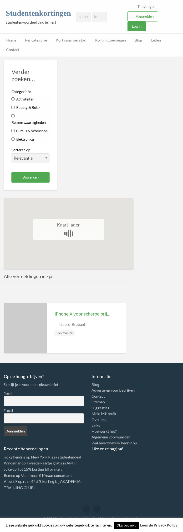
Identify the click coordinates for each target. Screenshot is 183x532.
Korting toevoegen (110, 40)
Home (11, 40)
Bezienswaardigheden (28, 122)
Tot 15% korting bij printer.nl (40, 469)
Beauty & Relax (27, 107)
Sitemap (98, 402)
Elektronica (24, 139)
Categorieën (21, 92)
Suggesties (100, 408)
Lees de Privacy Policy (158, 525)
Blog (138, 40)
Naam (8, 393)
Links (96, 425)
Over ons (99, 419)
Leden (156, 40)
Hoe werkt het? (104, 431)
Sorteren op (20, 150)
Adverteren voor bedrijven (113, 390)
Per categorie (36, 40)
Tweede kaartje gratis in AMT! (51, 463)
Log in (137, 26)
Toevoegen (146, 6)
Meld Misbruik (104, 414)
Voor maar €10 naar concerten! (46, 475)
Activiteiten (24, 99)
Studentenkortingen (38, 13)
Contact (12, 49)
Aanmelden (145, 16)
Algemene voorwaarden (111, 437)
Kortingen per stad (71, 40)
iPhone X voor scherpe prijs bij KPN (90, 313)
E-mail (8, 411)
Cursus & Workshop (31, 131)
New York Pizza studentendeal (56, 457)
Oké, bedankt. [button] (126, 525)
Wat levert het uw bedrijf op (114, 443)
